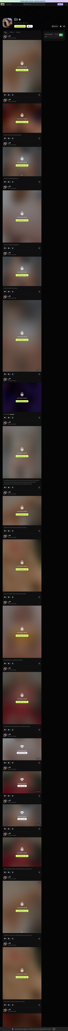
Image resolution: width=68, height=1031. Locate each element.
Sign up (60, 4)
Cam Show (8, 4)
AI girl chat (42, 1)
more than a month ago (12, 37)
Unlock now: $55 (22, 819)
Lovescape (30, 1)
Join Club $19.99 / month (22, 70)
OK (54, 1029)
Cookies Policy (32, 1029)
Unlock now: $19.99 (22, 753)
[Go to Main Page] (3, 4)
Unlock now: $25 (22, 786)
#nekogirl (12, 414)
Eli (8, 36)
